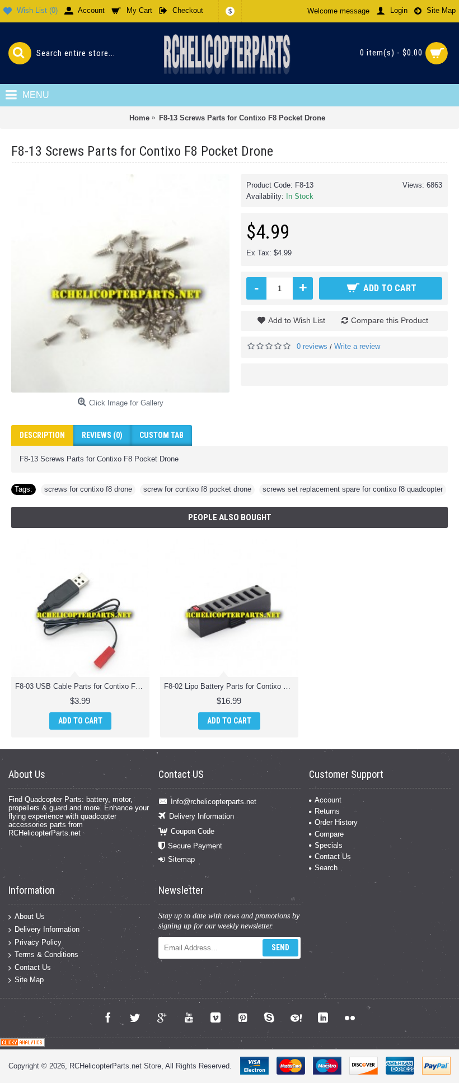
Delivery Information (201, 816)
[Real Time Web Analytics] (22, 1044)
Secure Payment (195, 846)
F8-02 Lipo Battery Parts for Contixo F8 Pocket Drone (231, 686)
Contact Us (333, 856)
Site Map (29, 979)
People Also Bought (229, 517)
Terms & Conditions (46, 954)
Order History (336, 822)
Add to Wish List (296, 320)
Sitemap (181, 859)
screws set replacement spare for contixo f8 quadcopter (353, 489)
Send (280, 947)
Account (328, 800)
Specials (329, 845)
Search (326, 867)
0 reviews (312, 346)
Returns (327, 811)
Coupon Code (192, 831)
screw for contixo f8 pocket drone (197, 489)
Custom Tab (161, 435)
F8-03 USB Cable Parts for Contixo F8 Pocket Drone (82, 686)
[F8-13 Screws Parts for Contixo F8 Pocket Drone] (120, 283)
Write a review (357, 346)
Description (42, 435)
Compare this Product (389, 320)
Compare (329, 834)
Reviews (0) (102, 435)
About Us (30, 916)
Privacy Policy (38, 941)
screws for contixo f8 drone (88, 489)
